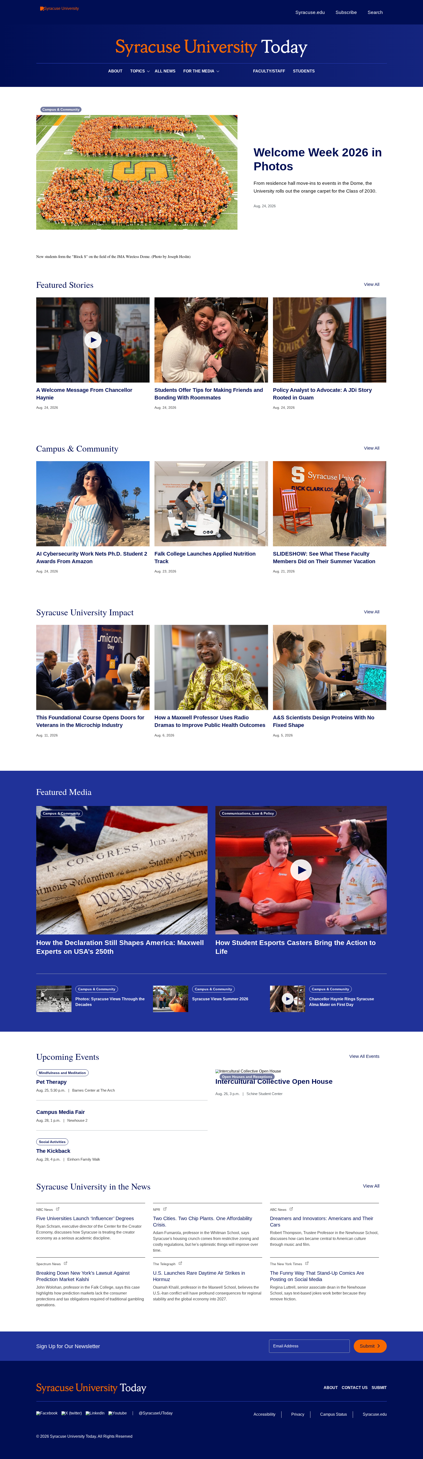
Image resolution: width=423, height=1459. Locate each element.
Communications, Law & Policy (248, 813)
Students (304, 71)
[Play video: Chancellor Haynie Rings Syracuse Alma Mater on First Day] (287, 999)
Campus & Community (61, 109)
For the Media (198, 71)
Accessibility (264, 1414)
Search (375, 12)
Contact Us (355, 1388)
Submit (368, 1346)
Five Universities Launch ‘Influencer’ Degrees (85, 1218)
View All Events (364, 1056)
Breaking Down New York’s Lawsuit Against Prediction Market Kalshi (83, 1276)
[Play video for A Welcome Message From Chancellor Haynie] (93, 339)
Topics (137, 71)
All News (165, 71)
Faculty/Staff (269, 71)
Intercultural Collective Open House (274, 1081)
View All (371, 284)
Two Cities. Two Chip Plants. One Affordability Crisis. (202, 1221)
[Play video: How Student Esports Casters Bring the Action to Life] (301, 870)
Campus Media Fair (60, 1112)
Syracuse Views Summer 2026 (220, 999)
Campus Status (333, 1414)
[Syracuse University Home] (211, 46)
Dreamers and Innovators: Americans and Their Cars (321, 1221)
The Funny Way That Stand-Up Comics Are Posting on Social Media (317, 1276)
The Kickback (53, 1151)
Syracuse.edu (310, 12)
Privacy (297, 1414)
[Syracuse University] (70, 12)
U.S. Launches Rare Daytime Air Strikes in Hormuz (199, 1276)
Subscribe (346, 12)
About (115, 71)
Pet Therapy (51, 1082)
